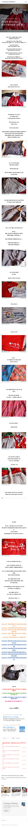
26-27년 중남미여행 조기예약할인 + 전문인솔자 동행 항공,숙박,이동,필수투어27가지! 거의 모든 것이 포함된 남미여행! (9, 730)
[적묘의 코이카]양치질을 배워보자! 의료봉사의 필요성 (11, 747)
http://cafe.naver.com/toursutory (11, 714)
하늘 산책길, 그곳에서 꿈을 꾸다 (8, 822)
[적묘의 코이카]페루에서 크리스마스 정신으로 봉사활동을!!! (10, 755)
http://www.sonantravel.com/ (10, 725)
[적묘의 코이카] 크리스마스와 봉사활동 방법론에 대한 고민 (10, 751)
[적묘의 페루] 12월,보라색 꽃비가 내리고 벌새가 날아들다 (10, 768)
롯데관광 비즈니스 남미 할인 (11, 717)
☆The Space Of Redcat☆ (8, 2)
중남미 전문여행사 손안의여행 (9, 727)
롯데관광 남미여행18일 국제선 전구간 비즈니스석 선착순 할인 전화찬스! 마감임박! (14, 719)
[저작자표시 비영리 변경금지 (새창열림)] (18, 738)
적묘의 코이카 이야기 (6, 742)
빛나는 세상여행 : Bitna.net (7, 825)
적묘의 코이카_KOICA (15, 742)
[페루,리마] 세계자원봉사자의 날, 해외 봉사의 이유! (10, 763)
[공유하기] (6, 738)
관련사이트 (3, 820)
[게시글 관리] (8, 738)
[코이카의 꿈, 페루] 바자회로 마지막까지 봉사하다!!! (10, 759)
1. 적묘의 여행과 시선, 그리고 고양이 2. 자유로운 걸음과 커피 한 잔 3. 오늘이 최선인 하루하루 (11, 806)
